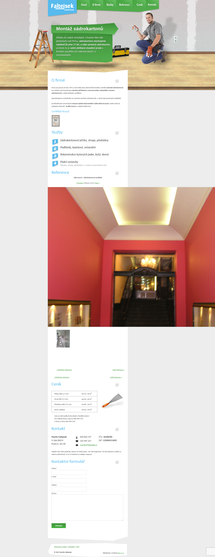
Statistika (71, 547)
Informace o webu (60, 547)
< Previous (79, 183)
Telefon (54, 485)
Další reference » (118, 370)
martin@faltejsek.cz (88, 445)
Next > (97, 183)
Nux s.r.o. (120, 553)
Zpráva (54, 493)
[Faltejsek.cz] (63, 16)
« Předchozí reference (64, 370)
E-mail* (54, 477)
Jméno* (54, 468)
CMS (77, 547)
